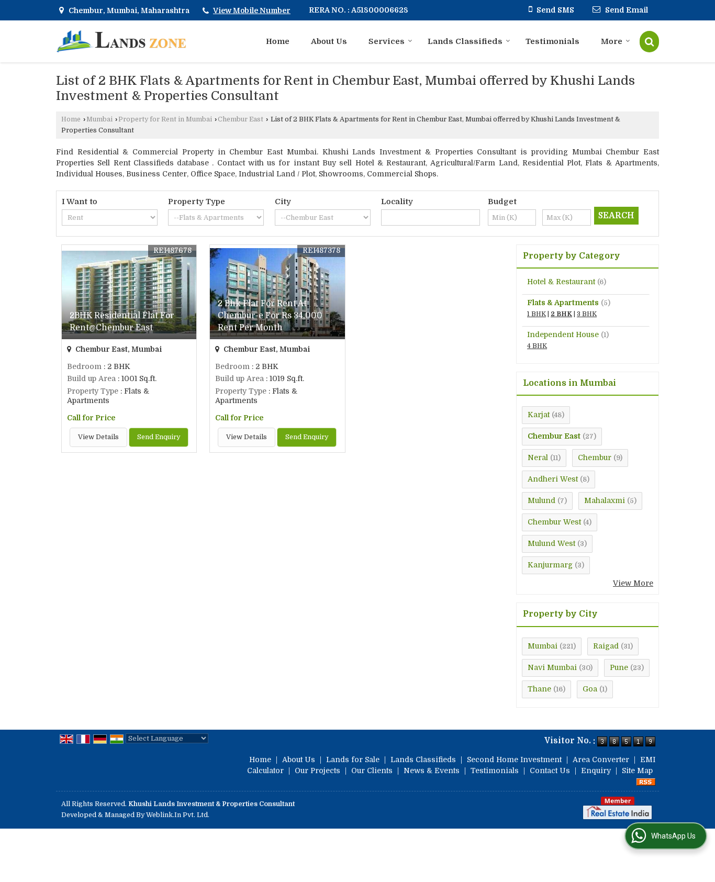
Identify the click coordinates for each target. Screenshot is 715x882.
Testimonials (552, 41)
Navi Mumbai (552, 667)
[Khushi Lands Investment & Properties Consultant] (121, 41)
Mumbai (99, 119)
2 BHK (561, 314)
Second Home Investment (514, 759)
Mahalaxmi (604, 500)
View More (633, 583)
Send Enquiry (158, 437)
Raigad (606, 646)
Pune (619, 667)
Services (386, 41)
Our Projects (317, 770)
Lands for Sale (352, 759)
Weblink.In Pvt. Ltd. (177, 815)
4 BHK (537, 346)
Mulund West (551, 543)
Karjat (539, 414)
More (611, 41)
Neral (538, 457)
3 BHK (587, 314)
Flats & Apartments (563, 302)
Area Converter (601, 759)
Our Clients (372, 770)
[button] (252, 10)
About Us (329, 41)
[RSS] (645, 781)
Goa (590, 689)
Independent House (563, 334)
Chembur (594, 457)
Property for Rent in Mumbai (165, 119)
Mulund (541, 500)
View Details (98, 437)
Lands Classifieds (465, 41)
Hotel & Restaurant (561, 281)
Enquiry (596, 770)
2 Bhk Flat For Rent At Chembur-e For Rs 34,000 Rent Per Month (270, 315)
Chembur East (240, 119)
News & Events (432, 770)
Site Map (637, 770)
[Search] (649, 41)
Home (277, 41)
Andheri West (553, 479)
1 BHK (536, 314)
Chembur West (554, 522)
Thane (539, 689)
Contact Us (550, 770)
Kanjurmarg (550, 565)
